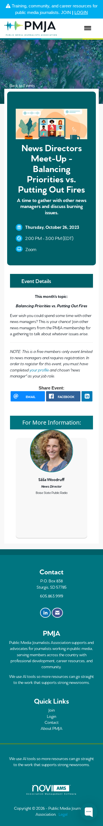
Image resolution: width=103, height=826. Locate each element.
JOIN (66, 12)
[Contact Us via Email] (57, 613)
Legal (63, 814)
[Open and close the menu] (77, 28)
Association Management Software (51, 794)
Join (51, 709)
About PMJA (51, 728)
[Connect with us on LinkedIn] (45, 613)
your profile (39, 369)
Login (51, 716)
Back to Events (22, 85)
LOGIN (81, 12)
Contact (52, 722)
